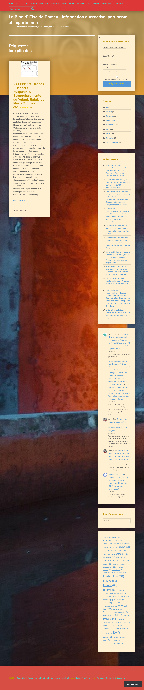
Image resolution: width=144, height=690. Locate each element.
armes (106, 543)
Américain (109, 540)
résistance (108, 622)
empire (106, 572)
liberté (107, 596)
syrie (127, 622)
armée (114, 543)
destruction (109, 567)
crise (107, 563)
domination (122, 567)
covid (108, 560)
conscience (108, 554)
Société (71, 3)
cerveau (107, 547)
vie (116, 637)
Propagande (110, 612)
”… (14, 203)
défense (107, 570)
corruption (120, 557)
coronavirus (109, 557)
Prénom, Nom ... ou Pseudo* (113, 47)
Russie (110, 618)
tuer (119, 625)
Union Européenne (121, 628)
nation (117, 603)
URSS (106, 633)
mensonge (109, 599)
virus (107, 640)
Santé (64, 3)
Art (17, 3)
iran (116, 593)
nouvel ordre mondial (110, 606)
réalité (121, 619)
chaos (115, 547)
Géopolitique (43, 3)
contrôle (121, 553)
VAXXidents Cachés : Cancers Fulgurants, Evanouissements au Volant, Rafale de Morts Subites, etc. (28, 95)
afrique (107, 537)
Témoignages (118, 3)
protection (123, 612)
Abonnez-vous (132, 684)
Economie (33, 3)
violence (124, 637)
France (110, 585)
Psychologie (55, 3)
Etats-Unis (113, 576)
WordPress (86, 678)
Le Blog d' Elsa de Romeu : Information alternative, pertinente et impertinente (68, 19)
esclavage (123, 572)
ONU (122, 605)
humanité (108, 593)
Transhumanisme (93, 3)
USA (117, 632)
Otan (107, 609)
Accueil (11, 3)
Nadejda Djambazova (116, 474)
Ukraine (108, 628)
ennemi (114, 572)
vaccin (108, 636)
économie (109, 643)
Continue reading (20, 200)
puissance (107, 615)
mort (121, 599)
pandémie (117, 609)
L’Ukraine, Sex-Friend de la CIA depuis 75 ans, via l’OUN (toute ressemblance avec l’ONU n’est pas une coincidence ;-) (118, 483)
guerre (110, 589)
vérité (117, 640)
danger (116, 564)
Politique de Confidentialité (106, 678)
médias (107, 603)
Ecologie (24, 3)
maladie (124, 596)
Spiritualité (80, 3)
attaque (124, 543)
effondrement (117, 570)
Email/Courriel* (108, 56)
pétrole (118, 615)
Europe (110, 580)
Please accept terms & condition (115, 79)
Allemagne (118, 537)
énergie (120, 643)
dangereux (124, 564)
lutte (116, 596)
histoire (122, 590)
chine (124, 547)
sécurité (108, 625)
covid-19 (122, 560)
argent (119, 540)
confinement (110, 550)
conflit (122, 550)
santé (119, 622)
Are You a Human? (110, 65)
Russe (126, 615)
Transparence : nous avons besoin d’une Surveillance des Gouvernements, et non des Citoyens (118, 425)
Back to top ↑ (122, 678)
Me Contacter (106, 3)
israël (123, 593)
